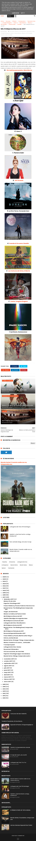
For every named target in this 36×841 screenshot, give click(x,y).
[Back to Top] (18, 839)
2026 (4, 577)
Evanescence (22, 21)
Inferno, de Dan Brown (11, 638)
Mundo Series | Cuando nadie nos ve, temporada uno (14, 463)
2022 (4, 586)
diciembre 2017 (9, 599)
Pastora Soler (12, 24)
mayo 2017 (7, 672)
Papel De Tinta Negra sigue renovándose (17, 654)
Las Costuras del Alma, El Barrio (19, 271)
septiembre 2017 (9, 663)
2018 (4, 595)
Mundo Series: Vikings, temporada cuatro (17, 656)
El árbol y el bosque (8, 380)
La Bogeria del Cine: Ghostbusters (14, 623)
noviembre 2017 (9, 659)
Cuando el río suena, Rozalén (19, 243)
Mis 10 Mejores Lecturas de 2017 (14, 621)
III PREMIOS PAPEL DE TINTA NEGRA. (20, 810)
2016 (4, 684)
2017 (4, 597)
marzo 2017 (7, 677)
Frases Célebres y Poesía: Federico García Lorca (19, 606)
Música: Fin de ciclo (10, 601)
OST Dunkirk (4, 24)
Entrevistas (12, 562)
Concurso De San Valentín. (18, 713)
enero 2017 (7, 681)
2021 (4, 588)
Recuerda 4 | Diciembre (11, 649)
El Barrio (14, 21)
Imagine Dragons (7, 22)
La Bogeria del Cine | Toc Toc (18, 762)
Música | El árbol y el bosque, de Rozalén (14, 390)
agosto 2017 (8, 666)
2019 (4, 593)
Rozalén (19, 24)
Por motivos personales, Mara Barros (19, 70)
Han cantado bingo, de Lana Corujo (20, 542)
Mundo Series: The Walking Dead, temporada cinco (18, 628)
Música (30, 22)
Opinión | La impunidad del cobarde (20, 747)
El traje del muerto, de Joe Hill (18, 755)
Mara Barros (23, 22)
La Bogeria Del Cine (22, 562)
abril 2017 (7, 675)
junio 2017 (7, 670)
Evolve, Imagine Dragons (19, 301)
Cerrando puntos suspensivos (10, 396)
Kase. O (15, 22)
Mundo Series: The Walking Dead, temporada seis (18, 608)
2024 (4, 581)
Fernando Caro (31, 21)
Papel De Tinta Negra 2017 (12, 603)
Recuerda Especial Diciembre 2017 (14, 633)
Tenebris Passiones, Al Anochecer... (12, 721)
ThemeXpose (21, 835)
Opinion (4, 568)
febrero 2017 (8, 679)
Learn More (15, 13)
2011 (4, 695)
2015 (4, 686)
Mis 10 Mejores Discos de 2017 (11, 420)
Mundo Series (23, 565)
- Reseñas (4, 562)
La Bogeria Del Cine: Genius (12, 647)
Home (2, 16)
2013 (4, 691)
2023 (4, 584)
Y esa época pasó (9, 645)
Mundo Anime (14, 565)
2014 (4, 689)
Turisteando (11, 568)
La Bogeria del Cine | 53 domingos (20, 527)
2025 (4, 579)
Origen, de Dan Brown (11, 611)
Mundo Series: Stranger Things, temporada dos (19, 640)
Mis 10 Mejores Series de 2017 (13, 625)
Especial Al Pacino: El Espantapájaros (21, 725)
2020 (4, 590)
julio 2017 (7, 668)
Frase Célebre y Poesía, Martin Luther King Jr (18, 636)
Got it (23, 13)
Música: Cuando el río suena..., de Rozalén (17, 642)
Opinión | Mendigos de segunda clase (15, 618)
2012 (4, 693)
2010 (4, 698)
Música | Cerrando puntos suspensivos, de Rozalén (17, 405)
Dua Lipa (8, 21)
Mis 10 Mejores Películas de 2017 (14, 631)
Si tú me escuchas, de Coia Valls (14, 651)
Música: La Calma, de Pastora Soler (15, 614)
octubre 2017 (8, 661)
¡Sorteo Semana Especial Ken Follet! (21, 825)
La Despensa (5, 565)
